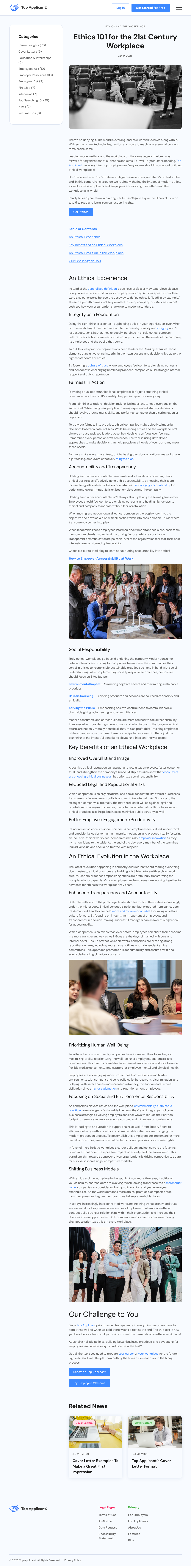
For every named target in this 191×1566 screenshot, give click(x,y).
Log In (120, 8)
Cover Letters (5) (30, 51)
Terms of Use (107, 1515)
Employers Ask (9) (30, 81)
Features (134, 1534)
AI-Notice (105, 1521)
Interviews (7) (27, 94)
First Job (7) (26, 88)
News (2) (24, 107)
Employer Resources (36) (35, 75)
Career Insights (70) (32, 45)
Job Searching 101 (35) (33, 100)
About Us (134, 1527)
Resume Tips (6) (29, 113)
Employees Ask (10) (31, 69)
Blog (131, 1540)
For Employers (138, 1515)
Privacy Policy (72, 1560)
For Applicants (138, 1521)
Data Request (107, 1527)
